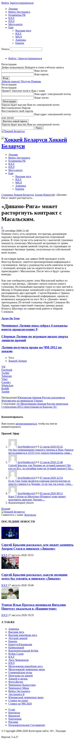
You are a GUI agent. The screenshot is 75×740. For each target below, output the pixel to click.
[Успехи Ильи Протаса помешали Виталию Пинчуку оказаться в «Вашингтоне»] (10, 598)
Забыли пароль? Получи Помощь (21, 81)
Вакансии (14, 715)
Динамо (13, 8)
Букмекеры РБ (16, 14)
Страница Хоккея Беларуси (17, 194)
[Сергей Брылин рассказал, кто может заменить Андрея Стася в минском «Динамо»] (10, 538)
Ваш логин (40, 70)
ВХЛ (18, 33)
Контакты (30, 514)
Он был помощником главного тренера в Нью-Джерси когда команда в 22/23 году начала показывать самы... (40, 451)
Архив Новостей (45, 194)
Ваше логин (41, 97)
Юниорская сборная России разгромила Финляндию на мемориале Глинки (33, 399)
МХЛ (18, 36)
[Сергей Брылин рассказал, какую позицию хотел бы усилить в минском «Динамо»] (10, 567)
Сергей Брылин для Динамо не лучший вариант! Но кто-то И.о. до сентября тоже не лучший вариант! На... (40, 467)
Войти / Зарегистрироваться (25, 58)
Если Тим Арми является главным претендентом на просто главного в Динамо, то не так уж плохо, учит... (40, 482)
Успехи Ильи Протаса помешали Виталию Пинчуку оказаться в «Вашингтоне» (33, 606)
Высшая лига (23, 30)
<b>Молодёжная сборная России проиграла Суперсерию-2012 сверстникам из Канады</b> (34, 405)
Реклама (13, 721)
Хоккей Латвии (17, 360)
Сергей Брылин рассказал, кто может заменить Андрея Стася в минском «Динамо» (37, 546)
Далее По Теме (10, 318)
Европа (19, 43)
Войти (5, 2)
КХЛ (11, 18)
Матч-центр (15, 24)
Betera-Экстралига (19, 11)
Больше (5, 508)
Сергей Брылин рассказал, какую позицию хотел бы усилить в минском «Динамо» (34, 576)
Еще (10, 27)
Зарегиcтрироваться (21, 2)
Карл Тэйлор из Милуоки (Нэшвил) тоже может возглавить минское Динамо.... (37, 498)
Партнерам (14, 718)
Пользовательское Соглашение (26, 725)
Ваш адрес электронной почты (52, 94)
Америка (20, 39)
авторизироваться (26, 423)
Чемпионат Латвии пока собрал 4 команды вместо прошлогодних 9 (34, 327)
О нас (11, 709)
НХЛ (11, 21)
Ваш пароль (41, 74)
